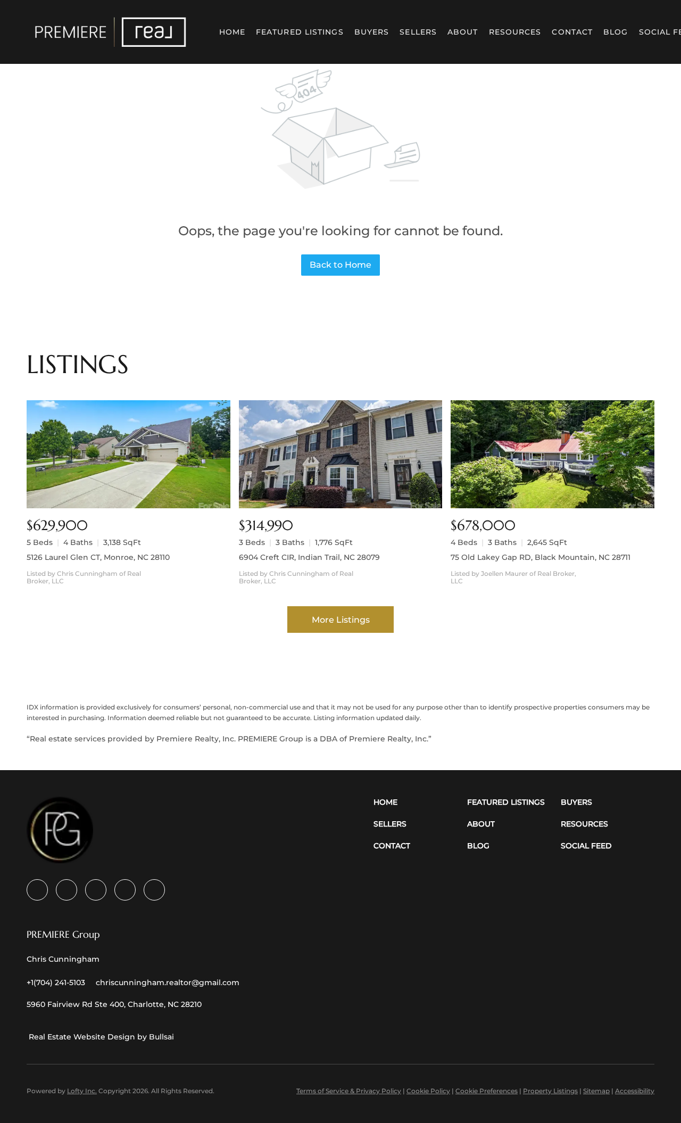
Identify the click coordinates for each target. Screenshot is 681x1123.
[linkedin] (66, 890)
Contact (572, 32)
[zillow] (95, 890)
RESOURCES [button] (515, 32)
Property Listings (550, 1091)
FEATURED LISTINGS (300, 32)
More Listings (341, 620)
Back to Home (340, 265)
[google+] (154, 890)
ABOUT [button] (462, 32)
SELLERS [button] (418, 32)
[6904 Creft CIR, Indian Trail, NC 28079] (341, 454)
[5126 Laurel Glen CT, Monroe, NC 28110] (128, 454)
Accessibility (634, 1091)
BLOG (615, 32)
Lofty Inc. (82, 1091)
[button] (110, 32)
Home (232, 32)
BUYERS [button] (371, 32)
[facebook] (37, 890)
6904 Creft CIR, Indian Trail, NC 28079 (309, 557)
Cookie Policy (428, 1091)
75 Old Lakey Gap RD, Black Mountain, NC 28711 (540, 557)
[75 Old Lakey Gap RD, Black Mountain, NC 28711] (552, 454)
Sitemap (596, 1091)
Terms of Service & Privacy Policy (348, 1091)
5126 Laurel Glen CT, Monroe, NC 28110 (98, 557)
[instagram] (125, 890)
